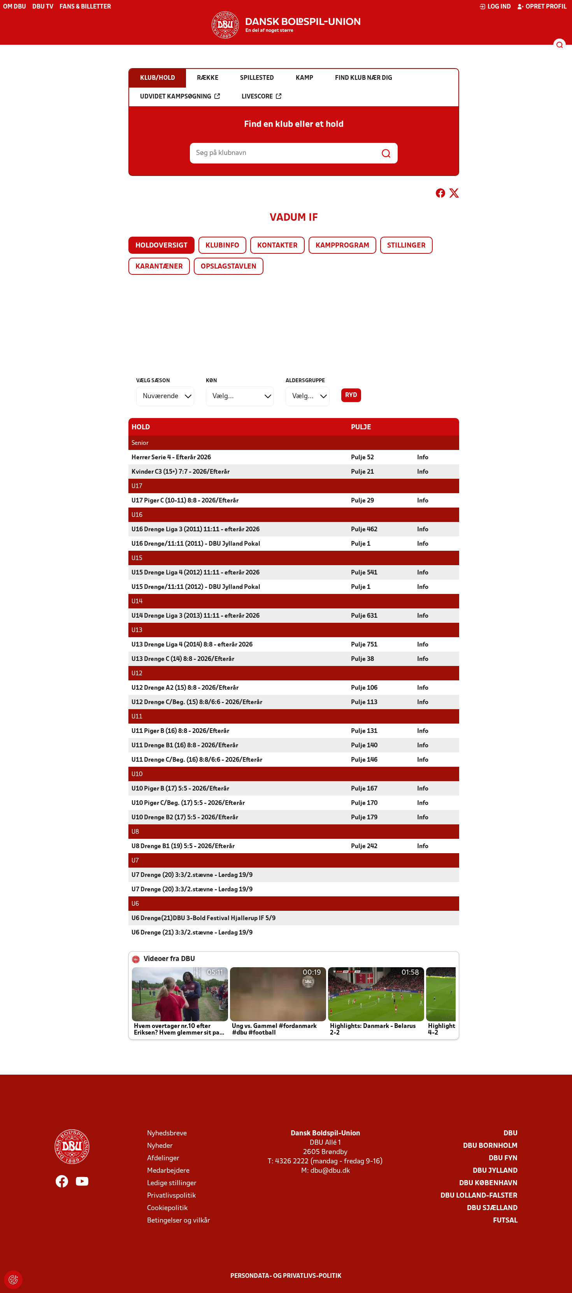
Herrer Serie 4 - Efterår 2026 (171, 457)
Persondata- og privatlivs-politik (286, 1276)
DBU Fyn (503, 1158)
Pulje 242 (364, 846)
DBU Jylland (495, 1171)
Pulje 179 (364, 817)
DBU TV (42, 7)
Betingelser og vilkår (178, 1220)
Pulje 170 (364, 803)
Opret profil (546, 7)
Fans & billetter (85, 7)
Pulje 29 (362, 501)
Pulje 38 (362, 659)
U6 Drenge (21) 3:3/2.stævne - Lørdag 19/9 (192, 933)
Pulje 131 (364, 731)
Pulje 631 (364, 616)
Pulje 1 (360, 544)
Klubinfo (222, 245)
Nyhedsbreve (167, 1133)
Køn (211, 380)
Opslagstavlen (228, 267)
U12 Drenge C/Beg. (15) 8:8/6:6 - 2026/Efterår (197, 702)
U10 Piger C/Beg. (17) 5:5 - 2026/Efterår (188, 803)
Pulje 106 (364, 688)
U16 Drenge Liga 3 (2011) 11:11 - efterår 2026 (196, 529)
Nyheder (160, 1146)
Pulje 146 (364, 760)
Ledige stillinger (172, 1183)
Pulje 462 (364, 529)
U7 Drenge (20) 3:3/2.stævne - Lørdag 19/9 (192, 875)
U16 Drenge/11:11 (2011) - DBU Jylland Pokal (196, 544)
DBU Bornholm (490, 1146)
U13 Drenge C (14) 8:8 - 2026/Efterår (183, 659)
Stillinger (406, 245)
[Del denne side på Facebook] (440, 194)
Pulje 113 (364, 702)
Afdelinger (163, 1158)
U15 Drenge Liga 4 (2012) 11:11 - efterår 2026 (196, 573)
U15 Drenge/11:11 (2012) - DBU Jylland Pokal (196, 587)
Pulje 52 (362, 457)
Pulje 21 (362, 472)
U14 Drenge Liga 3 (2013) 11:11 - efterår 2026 (196, 616)
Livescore (257, 97)
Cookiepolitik (167, 1208)
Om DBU (14, 7)
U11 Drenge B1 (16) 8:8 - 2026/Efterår (185, 745)
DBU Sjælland (492, 1208)
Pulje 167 (364, 789)
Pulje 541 (364, 573)
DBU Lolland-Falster (479, 1196)
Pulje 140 (364, 745)
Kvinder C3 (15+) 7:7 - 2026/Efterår (181, 472)
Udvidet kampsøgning (175, 97)
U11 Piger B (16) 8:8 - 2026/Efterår (180, 731)
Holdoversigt (161, 245)
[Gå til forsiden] (286, 25)
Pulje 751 (364, 645)
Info (422, 457)
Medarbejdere (168, 1171)
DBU (511, 1133)
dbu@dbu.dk (330, 1171)
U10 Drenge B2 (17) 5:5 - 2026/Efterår (185, 817)
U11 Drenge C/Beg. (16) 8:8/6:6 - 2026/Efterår (197, 760)
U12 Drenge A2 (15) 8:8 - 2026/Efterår (185, 688)
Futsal (505, 1220)
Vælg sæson (153, 380)
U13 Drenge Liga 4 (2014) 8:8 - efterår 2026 (192, 645)
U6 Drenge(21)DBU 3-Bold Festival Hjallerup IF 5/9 (203, 918)
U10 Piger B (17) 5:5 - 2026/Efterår (180, 789)
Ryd (351, 395)
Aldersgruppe (305, 380)
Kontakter (277, 245)
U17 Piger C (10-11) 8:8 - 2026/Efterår (185, 501)
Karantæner (159, 267)
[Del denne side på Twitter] (454, 194)
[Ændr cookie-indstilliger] (13, 1279)
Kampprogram (342, 245)
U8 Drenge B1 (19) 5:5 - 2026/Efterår (183, 846)
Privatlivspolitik (171, 1196)
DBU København (488, 1183)
